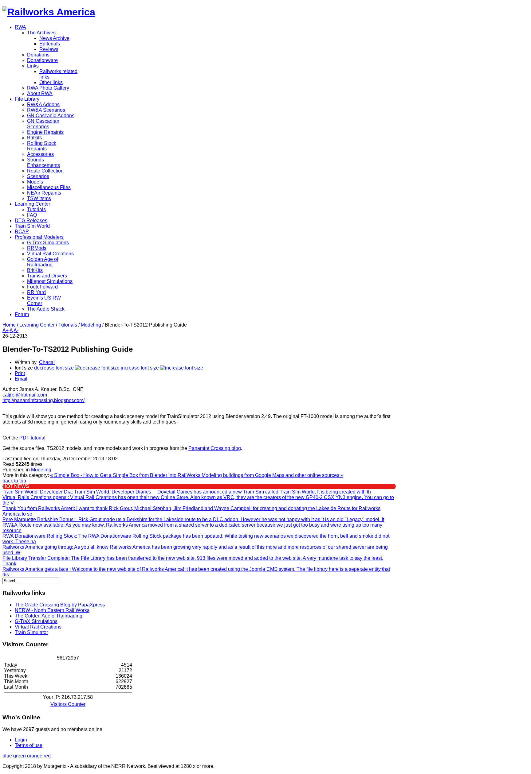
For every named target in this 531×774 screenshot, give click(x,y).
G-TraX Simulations (36, 621)
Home (9, 324)
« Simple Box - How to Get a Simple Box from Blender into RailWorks (126, 475)
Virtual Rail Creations (38, 626)
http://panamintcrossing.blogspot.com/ (43, 400)
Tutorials (67, 324)
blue (7, 755)
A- (16, 330)
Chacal (47, 362)
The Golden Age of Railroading (48, 615)
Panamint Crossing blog (214, 448)
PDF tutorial (32, 437)
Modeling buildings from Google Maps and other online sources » (272, 475)
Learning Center (37, 324)
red (47, 755)
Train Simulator (31, 632)
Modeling (91, 324)
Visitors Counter (67, 704)
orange (34, 755)
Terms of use (28, 745)
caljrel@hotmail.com (24, 394)
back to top (14, 480)
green (19, 755)
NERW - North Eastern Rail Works (52, 610)
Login (21, 739)
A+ (5, 330)
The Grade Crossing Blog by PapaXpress (60, 604)
